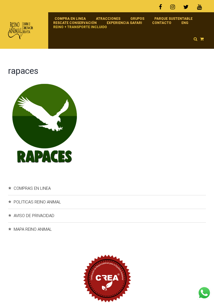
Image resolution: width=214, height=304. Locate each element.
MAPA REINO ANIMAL (33, 229)
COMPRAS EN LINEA (32, 188)
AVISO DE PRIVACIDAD (34, 215)
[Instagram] (172, 7)
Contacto (161, 23)
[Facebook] (162, 7)
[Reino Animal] (25, 30)
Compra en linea (70, 19)
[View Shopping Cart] (202, 39)
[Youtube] (199, 7)
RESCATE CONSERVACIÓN (75, 23)
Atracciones (108, 19)
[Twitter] (186, 7)
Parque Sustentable (173, 19)
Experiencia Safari (124, 23)
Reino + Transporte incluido (80, 27)
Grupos (137, 19)
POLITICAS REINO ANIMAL (37, 202)
